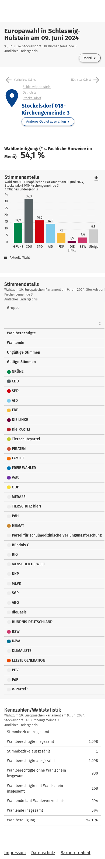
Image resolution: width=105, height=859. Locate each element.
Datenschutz (43, 852)
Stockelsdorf (32, 98)
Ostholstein (31, 92)
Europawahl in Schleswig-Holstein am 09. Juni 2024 (42, 34)
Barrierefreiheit (75, 852)
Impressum (15, 852)
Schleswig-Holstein (37, 87)
